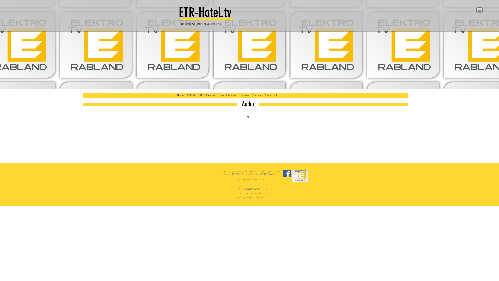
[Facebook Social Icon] (287, 173)
